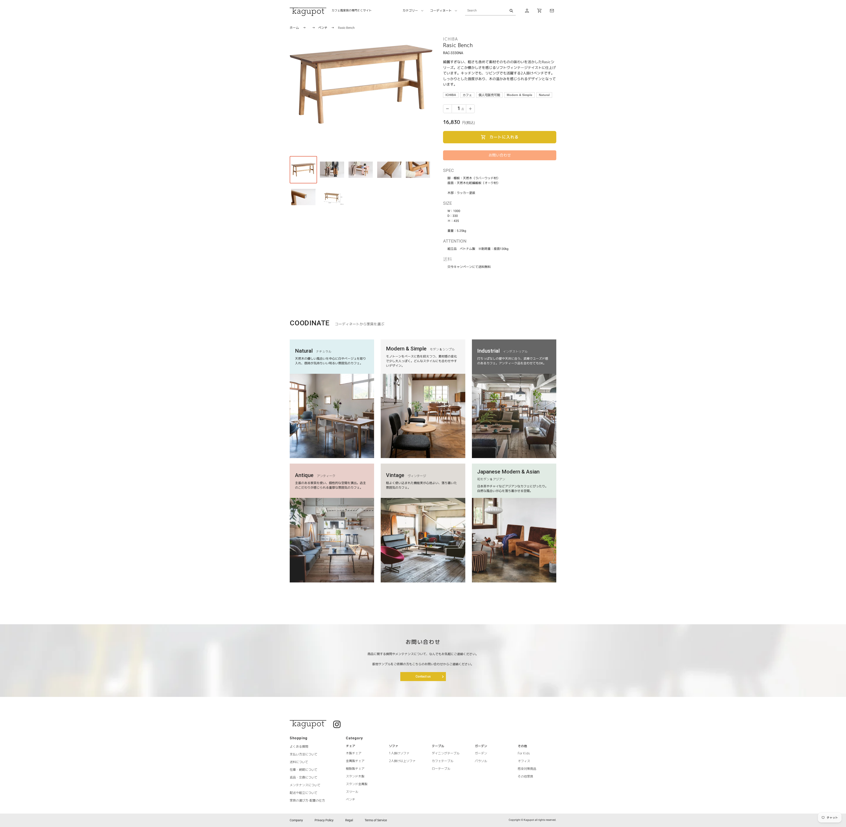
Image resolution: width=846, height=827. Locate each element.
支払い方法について (303, 754)
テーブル (438, 746)
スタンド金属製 (356, 784)
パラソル (481, 761)
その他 (522, 746)
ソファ (393, 746)
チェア (350, 746)
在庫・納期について (303, 769)
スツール (352, 792)
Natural (544, 95)
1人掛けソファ (399, 753)
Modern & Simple (519, 95)
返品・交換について (303, 777)
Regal (349, 820)
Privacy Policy (324, 820)
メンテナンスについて (305, 785)
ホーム (294, 27)
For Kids (524, 753)
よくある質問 (299, 746)
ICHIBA (450, 95)
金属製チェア (355, 761)
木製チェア (353, 753)
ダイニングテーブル (446, 753)
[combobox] (490, 10)
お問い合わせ (499, 155)
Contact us (423, 676)
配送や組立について (303, 792)
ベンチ (323, 27)
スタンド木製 (355, 776)
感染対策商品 (527, 768)
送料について (299, 762)
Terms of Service (376, 820)
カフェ (467, 95)
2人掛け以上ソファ (402, 761)
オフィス (524, 761)
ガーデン (481, 746)
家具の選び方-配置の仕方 (307, 800)
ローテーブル (441, 768)
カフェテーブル (442, 761)
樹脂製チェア (355, 768)
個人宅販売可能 (489, 95)
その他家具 (525, 776)
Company (296, 820)
